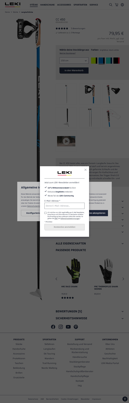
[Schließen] (85, 169)
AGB (56, 218)
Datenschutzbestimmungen (70, 218)
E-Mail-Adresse (52, 201)
